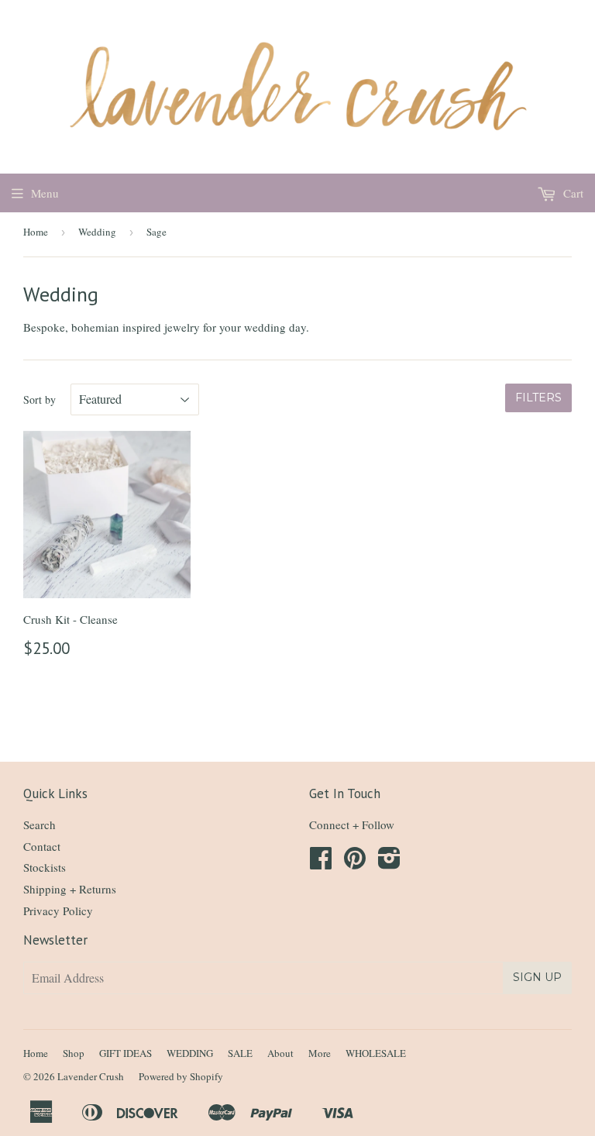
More (319, 1053)
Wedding (97, 232)
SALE (240, 1053)
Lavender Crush (90, 1076)
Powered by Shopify (181, 1076)
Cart (571, 193)
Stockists (44, 867)
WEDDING (190, 1053)
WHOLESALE (376, 1053)
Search (39, 824)
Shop (73, 1053)
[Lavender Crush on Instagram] (389, 862)
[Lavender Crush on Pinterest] (354, 862)
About (280, 1053)
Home (35, 232)
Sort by (39, 399)
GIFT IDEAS (125, 1053)
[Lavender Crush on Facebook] (320, 862)
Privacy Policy (58, 910)
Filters (538, 397)
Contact (41, 846)
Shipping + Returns (69, 889)
